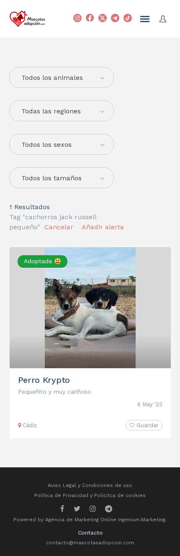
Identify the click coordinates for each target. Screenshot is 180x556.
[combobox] (61, 110)
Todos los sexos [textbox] (46, 145)
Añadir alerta (103, 227)
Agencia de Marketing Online (80, 520)
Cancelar (58, 227)
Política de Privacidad (61, 495)
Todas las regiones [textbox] (51, 111)
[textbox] (61, 77)
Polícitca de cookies (120, 495)
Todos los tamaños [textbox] (51, 178)
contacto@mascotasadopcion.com (90, 543)
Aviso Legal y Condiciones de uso (90, 485)
